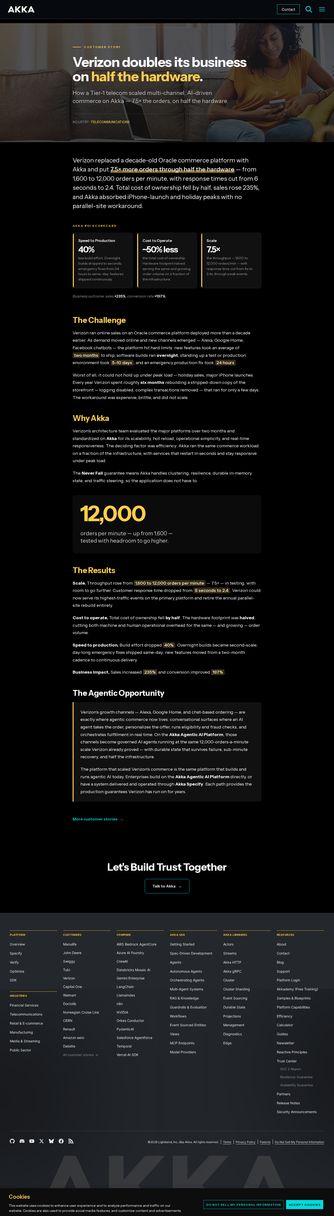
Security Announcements (297, 1112)
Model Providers (183, 1052)
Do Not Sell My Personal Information (243, 1204)
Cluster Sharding (236, 989)
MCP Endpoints (182, 1043)
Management (233, 1025)
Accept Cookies (305, 1204)
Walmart (69, 995)
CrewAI (122, 961)
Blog (280, 962)
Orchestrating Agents (187, 980)
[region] (167, 1202)
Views (174, 1034)
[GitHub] (12, 1141)
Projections (232, 1016)
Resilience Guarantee (296, 1077)
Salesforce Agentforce (134, 1038)
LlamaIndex (126, 995)
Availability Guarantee (296, 1085)
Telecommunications (26, 1014)
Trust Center (287, 1061)
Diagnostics (232, 1034)
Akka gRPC (232, 971)
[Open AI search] (309, 9)
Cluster (228, 980)
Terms (227, 1142)
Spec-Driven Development (191, 953)
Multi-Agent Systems (186, 989)
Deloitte (69, 1046)
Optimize (17, 971)
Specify (16, 953)
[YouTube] (31, 1141)
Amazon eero (73, 1038)
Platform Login (288, 980)
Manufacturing (21, 1032)
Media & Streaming (25, 1041)
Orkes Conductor (130, 1020)
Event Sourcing (235, 998)
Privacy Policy (246, 1142)
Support (283, 971)
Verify (14, 962)
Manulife (70, 944)
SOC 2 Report (290, 1069)
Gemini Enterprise (131, 978)
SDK (13, 980)
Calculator (285, 1025)
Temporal (124, 1046)
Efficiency (284, 1016)
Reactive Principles (292, 1052)
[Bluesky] (51, 1141)
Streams (229, 953)
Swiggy (69, 961)
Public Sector (20, 1050)
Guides (282, 1034)
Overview (17, 944)
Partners (283, 1094)
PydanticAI (125, 1029)
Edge (227, 1043)
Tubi (66, 970)
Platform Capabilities (293, 1007)
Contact (288, 9)
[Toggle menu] (322, 9)
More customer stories (98, 819)
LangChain (125, 987)
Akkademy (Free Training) (297, 989)
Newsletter (285, 1043)
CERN (67, 1020)
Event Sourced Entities (188, 1025)
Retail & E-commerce (26, 1023)
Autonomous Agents (186, 971)
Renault (69, 1029)
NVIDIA (122, 1012)
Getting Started (182, 944)
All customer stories (80, 1055)
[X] (41, 1141)
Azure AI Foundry (130, 953)
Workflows (178, 1016)
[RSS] (70, 1141)
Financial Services (24, 1005)
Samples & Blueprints (294, 998)
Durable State (234, 1007)
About (281, 944)
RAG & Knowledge (184, 998)
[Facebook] (61, 1141)
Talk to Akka (167, 886)
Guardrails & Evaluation (188, 1007)
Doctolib (69, 1004)
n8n (120, 1004)
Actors (228, 944)
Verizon (69, 978)
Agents (175, 962)
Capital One (72, 987)
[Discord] (22, 1141)
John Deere (72, 953)
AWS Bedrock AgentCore (136, 944)
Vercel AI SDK (127, 1055)
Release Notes (288, 1103)
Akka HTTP (232, 962)
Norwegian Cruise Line (81, 1012)
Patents (265, 1142)
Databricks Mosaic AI (133, 970)
